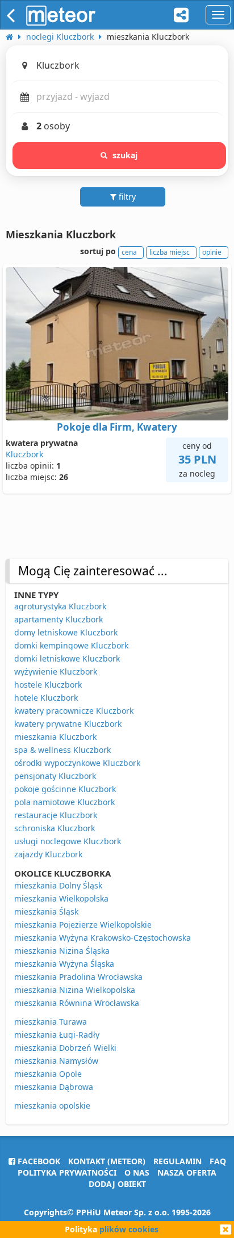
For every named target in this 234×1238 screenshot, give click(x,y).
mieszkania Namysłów (56, 1060)
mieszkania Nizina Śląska (62, 950)
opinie (212, 252)
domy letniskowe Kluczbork (66, 632)
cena (129, 252)
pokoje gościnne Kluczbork (65, 789)
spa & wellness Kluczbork (62, 749)
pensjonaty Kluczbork (55, 775)
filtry (126, 196)
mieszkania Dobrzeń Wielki (65, 1047)
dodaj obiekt (117, 1183)
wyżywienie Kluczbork (55, 671)
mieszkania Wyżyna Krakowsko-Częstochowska (102, 937)
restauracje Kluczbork (55, 815)
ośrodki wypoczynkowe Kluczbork (77, 762)
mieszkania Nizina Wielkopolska (74, 989)
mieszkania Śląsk (46, 911)
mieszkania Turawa (50, 1021)
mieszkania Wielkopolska (61, 898)
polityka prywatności (67, 1172)
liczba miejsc (169, 252)
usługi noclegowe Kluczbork (67, 841)
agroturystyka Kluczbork (60, 606)
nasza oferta (186, 1172)
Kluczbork (24, 454)
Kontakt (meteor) (106, 1161)
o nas (136, 1172)
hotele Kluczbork (46, 697)
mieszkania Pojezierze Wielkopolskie (83, 924)
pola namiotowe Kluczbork (64, 802)
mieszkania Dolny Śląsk (58, 885)
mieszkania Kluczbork (55, 736)
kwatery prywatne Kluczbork (68, 723)
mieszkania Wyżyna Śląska (64, 963)
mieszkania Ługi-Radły (56, 1034)
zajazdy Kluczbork (48, 854)
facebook (37, 1161)
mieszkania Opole (48, 1073)
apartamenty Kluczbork (58, 619)
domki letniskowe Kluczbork (67, 658)
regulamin (177, 1161)
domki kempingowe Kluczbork (71, 645)
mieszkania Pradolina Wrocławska (78, 976)
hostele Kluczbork (48, 684)
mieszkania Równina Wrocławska (76, 1002)
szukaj (125, 155)
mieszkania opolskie (52, 1105)
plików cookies (128, 1229)
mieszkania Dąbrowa (53, 1086)
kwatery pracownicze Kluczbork (73, 710)
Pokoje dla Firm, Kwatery (117, 426)
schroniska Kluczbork (54, 828)
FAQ (218, 1161)
